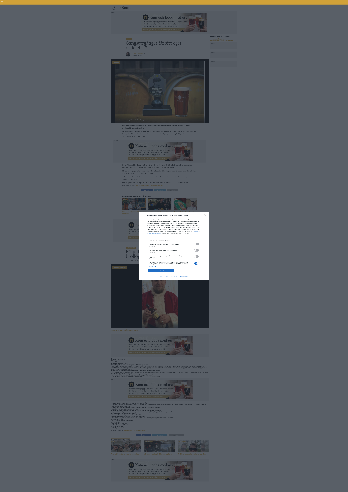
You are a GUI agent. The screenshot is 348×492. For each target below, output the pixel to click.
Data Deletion (164, 276)
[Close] (205, 215)
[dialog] (174, 246)
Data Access (174, 276)
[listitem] (174, 240)
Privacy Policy (184, 276)
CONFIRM (161, 270)
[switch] (196, 244)
